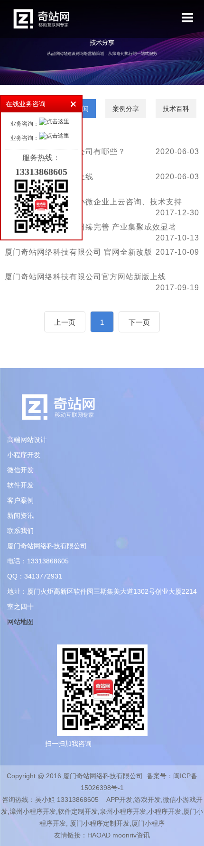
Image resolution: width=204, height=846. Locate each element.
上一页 (64, 322)
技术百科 (176, 108)
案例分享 (125, 108)
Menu (187, 18)
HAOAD (99, 835)
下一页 (139, 322)
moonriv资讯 (131, 835)
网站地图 (20, 621)
